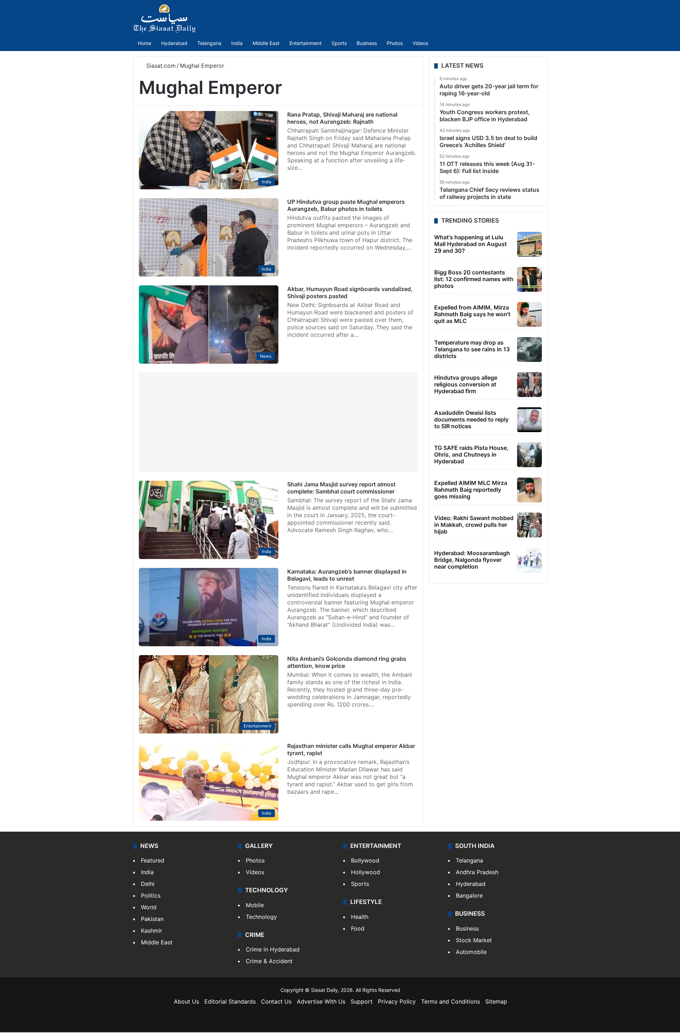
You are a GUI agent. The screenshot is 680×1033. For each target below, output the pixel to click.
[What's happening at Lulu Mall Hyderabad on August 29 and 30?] (529, 244)
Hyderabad (174, 43)
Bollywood (365, 860)
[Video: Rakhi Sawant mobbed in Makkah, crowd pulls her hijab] (529, 525)
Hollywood (365, 872)
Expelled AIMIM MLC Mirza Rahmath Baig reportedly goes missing (470, 489)
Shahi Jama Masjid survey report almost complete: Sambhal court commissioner (341, 488)
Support (362, 1001)
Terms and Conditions (450, 1001)
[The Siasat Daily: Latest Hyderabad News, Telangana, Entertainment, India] (164, 18)
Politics (150, 895)
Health (359, 916)
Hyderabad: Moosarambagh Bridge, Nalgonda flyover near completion (472, 559)
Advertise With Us (321, 1001)
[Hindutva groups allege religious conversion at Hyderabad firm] (529, 384)
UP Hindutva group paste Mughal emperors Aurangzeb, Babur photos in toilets (346, 205)
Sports (339, 43)
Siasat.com (160, 65)
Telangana (209, 43)
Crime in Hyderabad (273, 949)
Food (357, 928)
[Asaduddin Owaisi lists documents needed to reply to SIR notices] (529, 419)
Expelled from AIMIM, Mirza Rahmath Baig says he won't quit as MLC (472, 314)
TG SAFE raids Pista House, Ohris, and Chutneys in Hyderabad (471, 454)
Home (144, 43)
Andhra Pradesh (477, 872)
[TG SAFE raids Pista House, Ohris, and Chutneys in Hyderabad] (529, 454)
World (149, 907)
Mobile (255, 905)
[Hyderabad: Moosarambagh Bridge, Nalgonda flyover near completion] (529, 560)
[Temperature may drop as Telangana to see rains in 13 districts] (529, 349)
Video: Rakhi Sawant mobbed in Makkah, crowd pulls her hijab (474, 524)
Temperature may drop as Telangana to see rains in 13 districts (472, 349)
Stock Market (474, 940)
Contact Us (276, 1001)
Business (367, 43)
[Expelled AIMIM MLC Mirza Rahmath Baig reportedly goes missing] (529, 490)
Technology (261, 916)
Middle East (266, 43)
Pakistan (152, 918)
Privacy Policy (397, 1001)
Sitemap (496, 1001)
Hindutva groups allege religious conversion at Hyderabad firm (465, 384)
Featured (152, 860)
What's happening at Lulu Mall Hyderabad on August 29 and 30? (470, 244)
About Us (186, 1001)
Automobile (471, 951)
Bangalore (469, 895)
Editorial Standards (230, 1001)
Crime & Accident (269, 961)
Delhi (147, 883)
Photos (395, 43)
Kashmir (151, 930)
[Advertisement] (278, 422)
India (237, 43)
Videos (420, 43)
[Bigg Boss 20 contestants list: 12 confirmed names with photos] (529, 279)
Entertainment (305, 43)
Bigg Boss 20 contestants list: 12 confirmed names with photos (474, 279)
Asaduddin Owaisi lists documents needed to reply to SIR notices (471, 419)
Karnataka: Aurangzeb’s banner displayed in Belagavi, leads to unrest (347, 575)
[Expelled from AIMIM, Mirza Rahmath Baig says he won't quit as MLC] (529, 314)
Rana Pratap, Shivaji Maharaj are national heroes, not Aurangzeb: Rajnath (342, 118)
